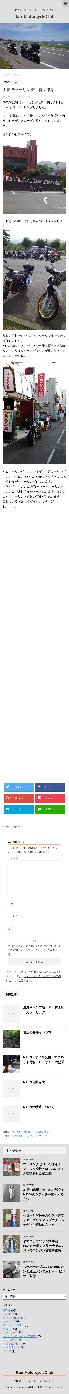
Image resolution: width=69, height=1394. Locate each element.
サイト (11, 928)
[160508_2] (34, 462)
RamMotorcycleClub (34, 16)
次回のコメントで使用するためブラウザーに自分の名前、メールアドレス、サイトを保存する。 (34, 950)
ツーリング (10, 1332)
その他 (7, 1313)
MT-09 (9, 826)
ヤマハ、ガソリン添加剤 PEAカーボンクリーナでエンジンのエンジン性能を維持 (44, 1245)
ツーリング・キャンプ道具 (20, 1336)
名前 (11, 903)
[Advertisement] (31, 694)
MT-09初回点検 (34, 1082)
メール (12, 916)
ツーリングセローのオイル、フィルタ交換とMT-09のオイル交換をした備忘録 (43, 1168)
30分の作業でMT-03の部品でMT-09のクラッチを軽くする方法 (43, 1194)
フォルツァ (10, 1339)
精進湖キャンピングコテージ (29, 1136)
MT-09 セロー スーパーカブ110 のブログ (34, 1381)
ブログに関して (12, 1343)
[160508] (34, 211)
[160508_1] (34, 327)
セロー (17, 826)
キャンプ (8, 1321)
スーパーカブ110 (13, 1325)
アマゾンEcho (12, 1317)
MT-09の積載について (38, 1107)
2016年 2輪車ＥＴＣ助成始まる (31, 1131)
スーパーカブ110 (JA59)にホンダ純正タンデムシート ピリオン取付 (44, 1271)
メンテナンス (11, 1347)
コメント (13, 858)
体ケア (7, 1351)
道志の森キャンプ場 (37, 1032)
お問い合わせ (12, 1150)
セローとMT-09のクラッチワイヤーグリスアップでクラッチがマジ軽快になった (43, 1220)
